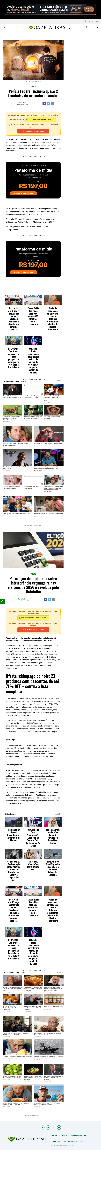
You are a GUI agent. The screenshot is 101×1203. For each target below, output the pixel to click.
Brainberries (6, 401)
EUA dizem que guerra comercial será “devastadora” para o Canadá (53, 1078)
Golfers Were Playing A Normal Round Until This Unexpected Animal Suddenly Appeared (11, 418)
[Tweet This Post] (48, 103)
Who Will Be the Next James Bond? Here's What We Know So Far (12, 397)
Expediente (54, 1135)
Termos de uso (56, 1141)
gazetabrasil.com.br (39, 470)
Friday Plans (37, 1106)
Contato (83, 1141)
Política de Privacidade (70, 1141)
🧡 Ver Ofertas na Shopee (33, 131)
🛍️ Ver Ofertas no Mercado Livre (40, 119)
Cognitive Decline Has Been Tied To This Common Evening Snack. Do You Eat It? (33, 988)
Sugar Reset (6, 1011)
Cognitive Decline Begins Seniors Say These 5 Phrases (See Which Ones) (12, 988)
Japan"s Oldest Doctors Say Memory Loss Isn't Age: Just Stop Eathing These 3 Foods (53, 988)
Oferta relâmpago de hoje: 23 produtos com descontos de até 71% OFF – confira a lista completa (32, 683)
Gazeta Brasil (22, 103)
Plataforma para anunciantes (79, 1135)
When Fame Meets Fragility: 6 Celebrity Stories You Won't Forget (32, 397)
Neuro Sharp (6, 992)
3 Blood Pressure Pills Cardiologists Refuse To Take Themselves (11, 1008)
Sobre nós (64, 1135)
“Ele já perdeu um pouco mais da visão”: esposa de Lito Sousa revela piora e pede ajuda (53, 488)
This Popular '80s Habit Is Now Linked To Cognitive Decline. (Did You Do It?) (33, 1078)
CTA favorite (37, 517)
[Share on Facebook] (44, 103)
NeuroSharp (47, 992)
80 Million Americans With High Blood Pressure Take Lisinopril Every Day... (32, 1008)
